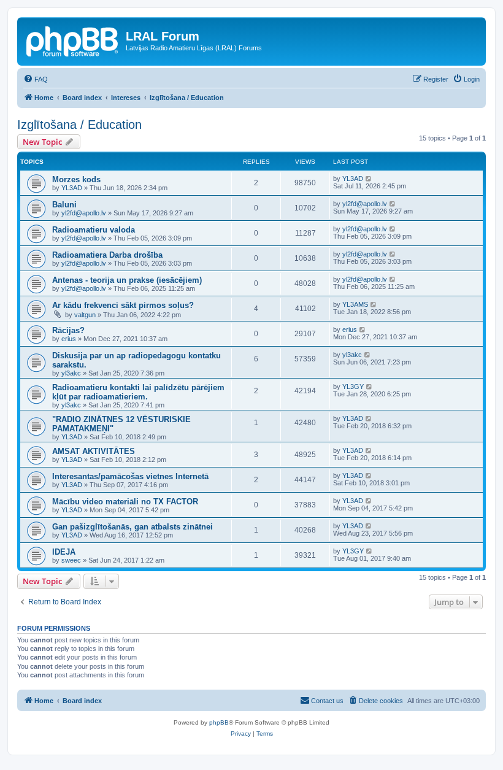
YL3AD (71, 187)
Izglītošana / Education (79, 124)
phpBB (219, 722)
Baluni (64, 204)
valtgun (85, 314)
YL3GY (353, 386)
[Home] (73, 40)
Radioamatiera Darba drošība (107, 255)
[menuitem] (35, 79)
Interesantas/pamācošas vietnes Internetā (130, 476)
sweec (71, 560)
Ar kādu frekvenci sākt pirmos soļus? (123, 305)
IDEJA (63, 551)
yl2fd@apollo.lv (83, 213)
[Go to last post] (369, 178)
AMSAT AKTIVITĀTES (93, 451)
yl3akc (71, 373)
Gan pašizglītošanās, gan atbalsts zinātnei (132, 526)
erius (68, 338)
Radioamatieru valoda (93, 229)
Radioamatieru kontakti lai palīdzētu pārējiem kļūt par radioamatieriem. (138, 392)
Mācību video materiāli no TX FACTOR (125, 501)
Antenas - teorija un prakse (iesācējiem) (127, 280)
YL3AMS (355, 304)
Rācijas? (68, 330)
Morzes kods (76, 179)
